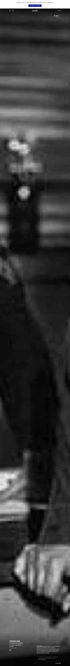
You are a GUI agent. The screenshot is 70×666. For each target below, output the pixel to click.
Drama (10, 648)
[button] (9, 11)
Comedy (15, 648)
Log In (59, 10)
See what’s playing (35, 5)
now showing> (42, 659)
